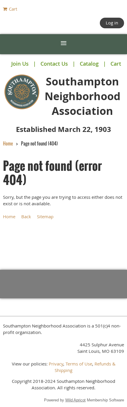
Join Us (20, 63)
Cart (115, 63)
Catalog (89, 63)
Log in (112, 23)
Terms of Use (79, 364)
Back (26, 216)
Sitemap (45, 216)
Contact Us (54, 63)
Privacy (56, 364)
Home (8, 143)
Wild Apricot (75, 400)
